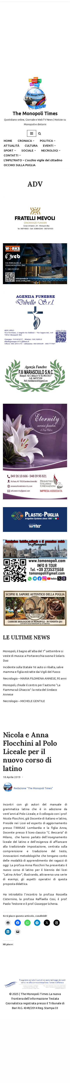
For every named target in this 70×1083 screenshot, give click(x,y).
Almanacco (30, 1052)
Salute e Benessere (17, 1027)
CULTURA (31, 145)
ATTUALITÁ (11, 145)
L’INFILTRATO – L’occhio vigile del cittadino (33, 160)
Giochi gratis (30, 1047)
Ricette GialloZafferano (45, 1042)
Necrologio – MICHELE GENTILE (24, 701)
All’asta (42, 1032)
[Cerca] (39, 133)
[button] (33, 141)
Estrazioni (50, 1052)
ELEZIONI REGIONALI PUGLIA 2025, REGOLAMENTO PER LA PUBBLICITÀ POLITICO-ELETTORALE (29, 1066)
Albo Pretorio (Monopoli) (21, 1023)
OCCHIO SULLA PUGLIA (19, 165)
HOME (8, 140)
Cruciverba (52, 1047)
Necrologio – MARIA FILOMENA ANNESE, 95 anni (34, 678)
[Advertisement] (35, 37)
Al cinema (10, 1047)
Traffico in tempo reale (19, 1037)
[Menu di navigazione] (31, 133)
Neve (18, 1079)
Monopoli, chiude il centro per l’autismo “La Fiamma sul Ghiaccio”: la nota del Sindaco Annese (31, 689)
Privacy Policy (13, 1057)
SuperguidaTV (13, 1042)
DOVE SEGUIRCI (39, 1057)
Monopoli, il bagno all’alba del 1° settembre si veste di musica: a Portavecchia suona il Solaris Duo (34, 655)
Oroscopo (11, 1052)
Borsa (40, 1027)
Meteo (45, 1037)
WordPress (48, 1079)
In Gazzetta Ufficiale (18, 1032)
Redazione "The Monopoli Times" (33, 788)
